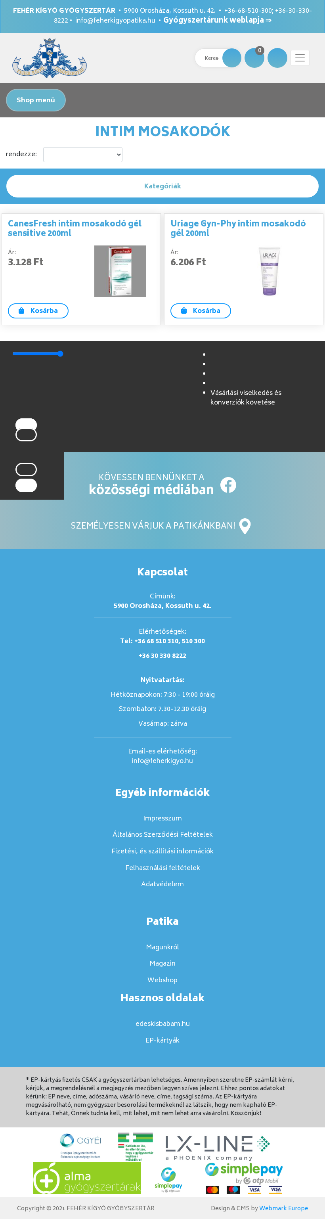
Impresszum (162, 818)
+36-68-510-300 (248, 11)
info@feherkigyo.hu (162, 761)
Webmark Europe (283, 1209)
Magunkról (162, 947)
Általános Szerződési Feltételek (163, 835)
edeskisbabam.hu (163, 1024)
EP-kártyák (162, 1040)
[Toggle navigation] (300, 58)
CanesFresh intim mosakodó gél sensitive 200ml (74, 229)
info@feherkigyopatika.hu (115, 21)
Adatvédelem (162, 884)
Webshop (162, 980)
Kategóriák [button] (162, 186)
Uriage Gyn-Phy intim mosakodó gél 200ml (238, 229)
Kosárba (44, 311)
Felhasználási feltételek (162, 868)
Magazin (162, 964)
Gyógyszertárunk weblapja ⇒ (217, 21)
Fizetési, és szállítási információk (162, 851)
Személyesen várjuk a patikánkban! (154, 527)
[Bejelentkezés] (277, 58)
